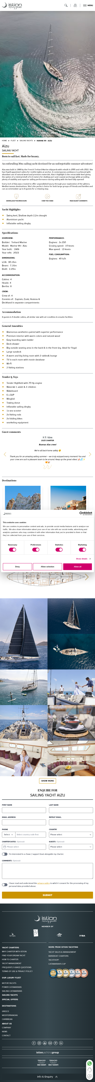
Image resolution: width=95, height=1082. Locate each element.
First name (7, 805)
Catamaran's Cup (57, 964)
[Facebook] (34, 1043)
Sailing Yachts (26, 141)
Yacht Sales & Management (62, 952)
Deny (17, 567)
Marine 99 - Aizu (44, 141)
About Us (7, 1023)
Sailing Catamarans (12, 991)
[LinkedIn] (61, 1043)
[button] (5, 454)
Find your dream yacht (13, 955)
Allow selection (47, 567)
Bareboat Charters (58, 956)
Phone (5, 829)
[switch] (35, 550)
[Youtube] (45, 1043)
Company (6, 1027)
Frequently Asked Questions (16, 967)
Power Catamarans (12, 987)
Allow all (77, 567)
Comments (7, 861)
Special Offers (10, 999)
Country (53, 829)
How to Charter (10, 959)
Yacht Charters (10, 947)
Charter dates (9, 842)
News (4, 1031)
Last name (54, 805)
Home (4, 141)
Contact (6, 1035)
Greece (5, 1011)
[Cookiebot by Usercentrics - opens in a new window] (81, 513)
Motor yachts (9, 983)
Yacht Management (11, 963)
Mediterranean (10, 1015)
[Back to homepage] (12, 5)
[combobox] (8, 834)
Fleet (13, 141)
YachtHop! (53, 960)
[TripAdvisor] (50, 1043)
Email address (9, 817)
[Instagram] (39, 1043)
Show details (81, 559)
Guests (52, 842)
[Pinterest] (56, 1043)
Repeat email (55, 817)
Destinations (9, 1006)
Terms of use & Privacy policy (17, 971)
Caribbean (7, 1019)
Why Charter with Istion (14, 951)
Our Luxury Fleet (11, 977)
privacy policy (43, 883)
